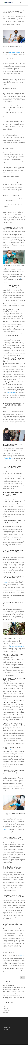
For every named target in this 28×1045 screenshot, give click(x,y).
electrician (5, 582)
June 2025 (6, 1023)
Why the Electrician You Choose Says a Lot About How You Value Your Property (13, 403)
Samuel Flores (7, 12)
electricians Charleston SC (8, 458)
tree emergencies (14, 749)
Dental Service (21, 12)
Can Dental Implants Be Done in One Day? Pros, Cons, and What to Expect (13, 10)
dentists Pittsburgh (17, 277)
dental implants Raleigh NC (15, 52)
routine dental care (11, 392)
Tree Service (21, 605)
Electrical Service (6, 1010)
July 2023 (6, 1029)
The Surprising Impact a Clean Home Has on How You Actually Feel (13, 771)
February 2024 (7, 1027)
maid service (21, 955)
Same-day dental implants (8, 211)
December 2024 (7, 1025)
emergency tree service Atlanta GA (16, 646)
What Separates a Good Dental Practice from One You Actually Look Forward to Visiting (13, 229)
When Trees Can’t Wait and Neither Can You (13, 603)
